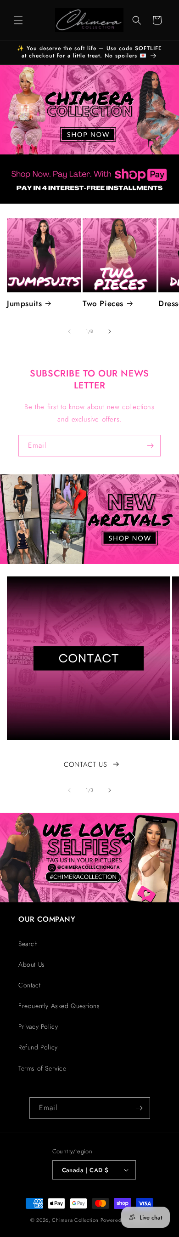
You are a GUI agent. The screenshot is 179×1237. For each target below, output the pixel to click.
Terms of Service (42, 1068)
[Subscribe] (150, 445)
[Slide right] (110, 331)
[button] (18, 20)
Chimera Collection (75, 1220)
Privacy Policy (38, 1026)
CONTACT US (85, 764)
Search (28, 943)
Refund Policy (38, 1047)
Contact (29, 985)
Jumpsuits (24, 303)
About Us (31, 964)
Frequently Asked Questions (59, 1005)
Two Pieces (103, 303)
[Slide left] (69, 331)
